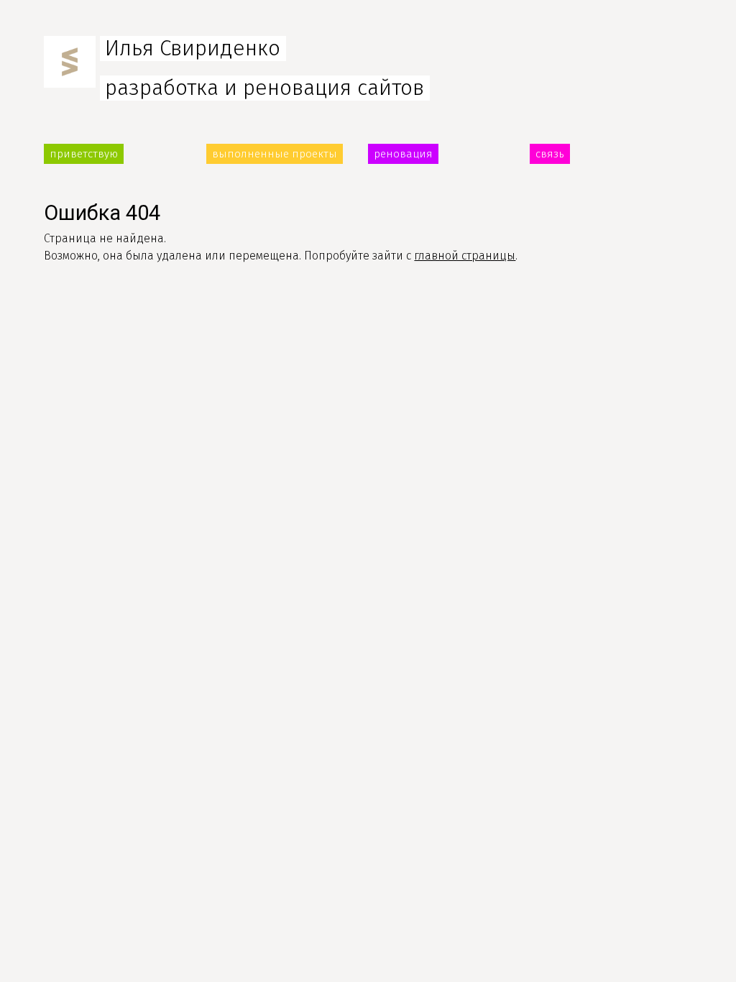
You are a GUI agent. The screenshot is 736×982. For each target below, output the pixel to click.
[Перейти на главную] (70, 80)
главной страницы (464, 255)
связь (549, 153)
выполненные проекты (274, 153)
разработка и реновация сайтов (264, 88)
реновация (403, 153)
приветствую (84, 153)
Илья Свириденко (192, 48)
